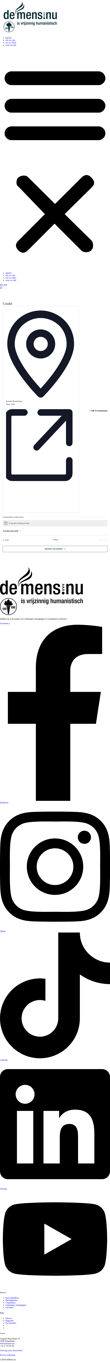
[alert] (55, 523)
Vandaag (55, 540)
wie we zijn (10, 40)
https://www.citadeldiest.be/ (16, 487)
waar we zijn (10, 45)
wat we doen (10, 42)
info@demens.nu (7, 1343)
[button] (55, 159)
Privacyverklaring (7, 1355)
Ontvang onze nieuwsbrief (11, 1350)
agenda (8, 38)
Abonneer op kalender (54, 549)
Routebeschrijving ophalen (25, 404)
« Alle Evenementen (98, 411)
